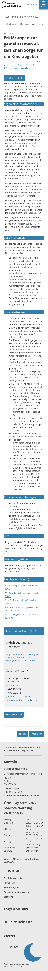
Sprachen (32, 4)
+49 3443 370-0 (11, 788)
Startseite (11, 24)
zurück (22, 733)
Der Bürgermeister (13, 878)
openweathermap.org (19, 964)
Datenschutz (10, 747)
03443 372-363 (13, 685)
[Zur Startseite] (11, 4)
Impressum (27, 750)
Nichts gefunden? (14, 714)
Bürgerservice (27, 24)
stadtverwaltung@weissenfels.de (22, 795)
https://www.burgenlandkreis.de (22, 700)
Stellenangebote (12, 887)
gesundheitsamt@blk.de (18, 696)
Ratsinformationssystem (17, 892)
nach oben (37, 733)
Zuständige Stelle (14, 78)
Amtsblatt (9, 882)
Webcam (8, 896)
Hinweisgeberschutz (29, 747)
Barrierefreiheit (12, 750)
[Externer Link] (6, 915)
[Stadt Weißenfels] (24, 782)
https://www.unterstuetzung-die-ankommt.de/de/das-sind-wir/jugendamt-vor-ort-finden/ (22, 657)
